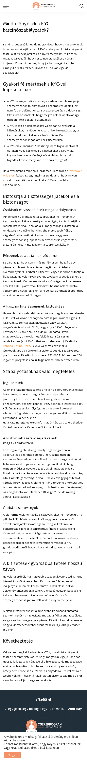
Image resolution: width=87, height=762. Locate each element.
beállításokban (49, 748)
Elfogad (12, 755)
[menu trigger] (7, 6)
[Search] (81, 6)
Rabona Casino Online (17, 346)
